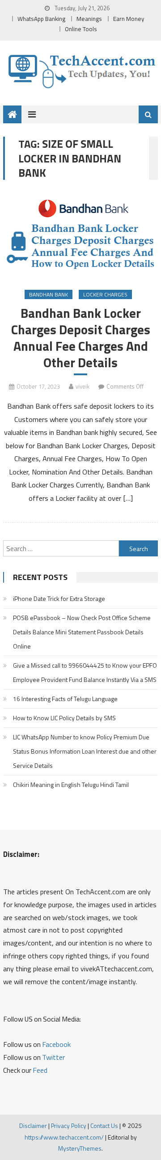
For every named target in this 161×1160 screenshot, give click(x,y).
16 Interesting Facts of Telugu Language (65, 698)
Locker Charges (105, 294)
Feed (40, 1070)
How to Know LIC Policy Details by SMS (64, 717)
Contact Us (104, 1125)
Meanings (89, 18)
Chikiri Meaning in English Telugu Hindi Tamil (71, 784)
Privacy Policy (68, 1125)
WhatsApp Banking (41, 18)
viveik (82, 386)
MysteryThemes (80, 1148)
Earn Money (128, 18)
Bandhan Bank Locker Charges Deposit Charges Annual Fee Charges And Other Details (80, 338)
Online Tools (81, 28)
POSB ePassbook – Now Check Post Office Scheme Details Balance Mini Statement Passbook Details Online (82, 632)
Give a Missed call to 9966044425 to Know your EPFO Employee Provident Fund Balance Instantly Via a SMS (85, 672)
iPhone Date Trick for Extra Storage (59, 598)
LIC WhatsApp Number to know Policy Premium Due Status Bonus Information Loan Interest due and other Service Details (85, 751)
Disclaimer (33, 1125)
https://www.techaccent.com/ (64, 1137)
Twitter (53, 1057)
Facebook (56, 1044)
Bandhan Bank (48, 294)
